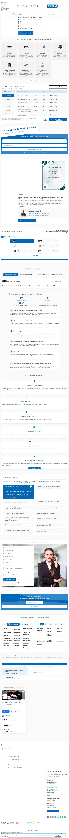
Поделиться (48, 817)
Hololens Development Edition (8, 285)
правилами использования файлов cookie (45, 835)
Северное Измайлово (49, 641)
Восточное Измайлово (39, 631)
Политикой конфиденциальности (9, 584)
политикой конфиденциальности (40, 152)
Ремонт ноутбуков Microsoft (41, 274)
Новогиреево (40, 638)
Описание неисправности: (9, 565)
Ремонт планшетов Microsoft (57, 274)
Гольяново (49, 631)
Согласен (58, 835)
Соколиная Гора (60, 641)
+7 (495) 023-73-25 (22, 5)
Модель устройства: (8, 559)
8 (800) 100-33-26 (51, 783)
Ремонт (21, 194)
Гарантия (27, 194)
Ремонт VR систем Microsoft (10, 274)
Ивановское (59, 631)
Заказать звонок (34, 606)
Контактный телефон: (8, 547)
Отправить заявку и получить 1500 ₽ (34, 149)
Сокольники (39, 644)
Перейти (18, 281)
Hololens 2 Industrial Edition (35, 285)
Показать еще (34, 80)
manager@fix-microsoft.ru (53, 790)
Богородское (40, 628)
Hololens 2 (60, 285)
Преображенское (41, 641)
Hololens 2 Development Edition (49, 285)
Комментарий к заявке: (9, 572)
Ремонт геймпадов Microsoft (26, 274)
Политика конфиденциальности (34, 830)
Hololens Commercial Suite (22, 285)
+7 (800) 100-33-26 (34, 5)
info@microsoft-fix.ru (52, 787)
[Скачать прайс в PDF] (45, 119)
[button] (5, 624)
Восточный (59, 628)
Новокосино (49, 638)
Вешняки (49, 628)
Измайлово (39, 635)
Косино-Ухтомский (49, 635)
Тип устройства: (7, 553)
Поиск (57, 87)
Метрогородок (60, 635)
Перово (58, 638)
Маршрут (6, 711)
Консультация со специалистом (58, 120)
